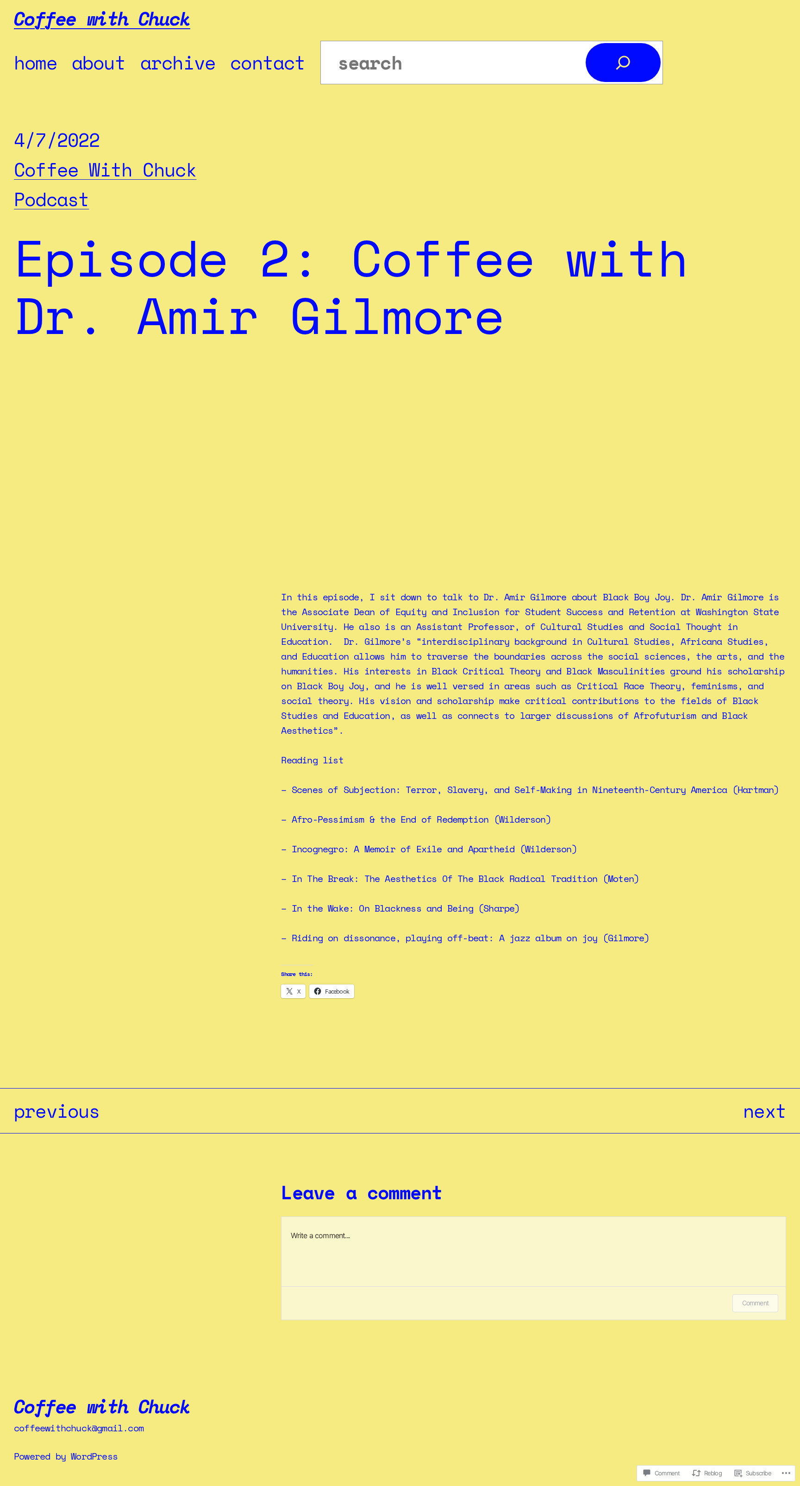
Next (764, 1110)
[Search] (623, 62)
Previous (57, 1110)
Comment (755, 1303)
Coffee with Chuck (102, 18)
